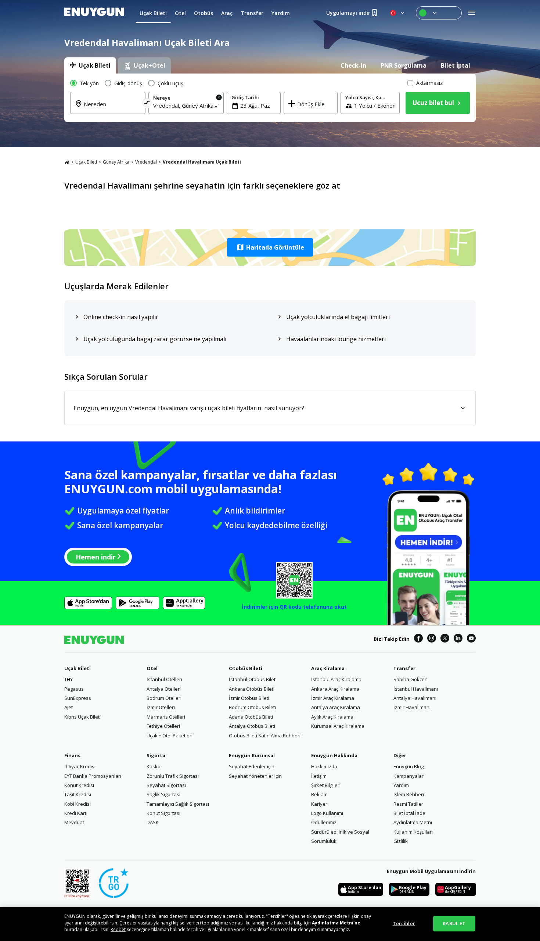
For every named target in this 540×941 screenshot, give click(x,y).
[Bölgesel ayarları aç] (398, 13)
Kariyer (319, 804)
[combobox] (112, 108)
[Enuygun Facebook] (418, 639)
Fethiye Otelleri (163, 726)
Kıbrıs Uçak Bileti (82, 716)
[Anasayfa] (66, 162)
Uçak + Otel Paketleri (169, 735)
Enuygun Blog (408, 766)
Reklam (319, 794)
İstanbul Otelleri (164, 679)
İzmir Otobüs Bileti (249, 698)
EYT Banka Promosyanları (92, 776)
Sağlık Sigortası (163, 794)
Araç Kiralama (328, 668)
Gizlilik (400, 841)
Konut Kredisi (79, 785)
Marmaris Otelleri (166, 716)
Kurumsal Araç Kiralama (337, 726)
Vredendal (146, 162)
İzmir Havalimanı (412, 707)
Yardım (401, 785)
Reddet (118, 929)
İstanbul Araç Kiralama (336, 679)
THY (68, 679)
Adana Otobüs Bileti (251, 716)
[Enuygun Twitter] (444, 639)
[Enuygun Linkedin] (458, 639)
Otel (152, 668)
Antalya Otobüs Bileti (252, 726)
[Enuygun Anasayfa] (94, 12)
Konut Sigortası (163, 813)
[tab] (90, 65)
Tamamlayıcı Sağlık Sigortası (178, 804)
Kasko (154, 766)
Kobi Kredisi (77, 804)
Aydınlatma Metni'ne (336, 923)
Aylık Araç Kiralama (332, 716)
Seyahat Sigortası (166, 785)
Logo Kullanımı (327, 813)
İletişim (319, 776)
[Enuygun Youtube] (471, 639)
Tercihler (404, 923)
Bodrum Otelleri (164, 698)
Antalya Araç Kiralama (335, 707)
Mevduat (74, 822)
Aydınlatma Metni (412, 822)
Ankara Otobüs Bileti (251, 689)
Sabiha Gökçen (410, 679)
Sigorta (156, 755)
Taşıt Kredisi (77, 794)
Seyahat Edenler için (251, 766)
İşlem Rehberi (408, 794)
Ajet (68, 707)
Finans (72, 755)
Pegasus (74, 689)
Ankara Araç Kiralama (335, 689)
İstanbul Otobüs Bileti (253, 679)
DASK (153, 822)
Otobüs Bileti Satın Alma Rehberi (264, 735)
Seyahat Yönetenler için (255, 776)
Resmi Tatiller (408, 804)
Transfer (404, 668)
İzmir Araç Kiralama (332, 698)
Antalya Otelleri (164, 689)
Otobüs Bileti (245, 668)
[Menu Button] (439, 12)
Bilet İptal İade (409, 813)
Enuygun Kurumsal (252, 755)
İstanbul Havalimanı (415, 689)
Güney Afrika (116, 162)
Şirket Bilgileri (326, 785)
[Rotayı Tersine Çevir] (147, 104)
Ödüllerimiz (323, 822)
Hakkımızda (324, 766)
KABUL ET (454, 923)
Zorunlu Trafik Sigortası (173, 776)
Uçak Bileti (86, 162)
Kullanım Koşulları (413, 832)
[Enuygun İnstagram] (431, 639)
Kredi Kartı (75, 813)
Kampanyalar (408, 776)
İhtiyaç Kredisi (80, 766)
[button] (270, 247)
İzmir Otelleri (161, 707)
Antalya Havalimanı (414, 698)
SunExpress (77, 698)
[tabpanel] (270, 98)
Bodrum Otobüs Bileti (252, 707)
